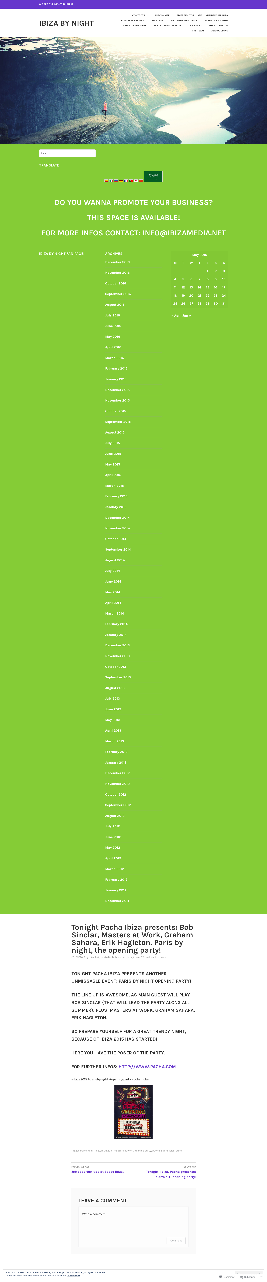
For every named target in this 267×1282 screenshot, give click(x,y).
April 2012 (113, 858)
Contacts (138, 15)
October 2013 (115, 667)
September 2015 (118, 422)
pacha (156, 1150)
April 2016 (113, 347)
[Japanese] (136, 181)
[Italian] (111, 181)
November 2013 (117, 656)
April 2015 (113, 475)
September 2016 (118, 294)
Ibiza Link (94, 957)
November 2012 (117, 784)
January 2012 (115, 890)
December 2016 (117, 262)
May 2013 (112, 720)
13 (191, 287)
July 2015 (112, 443)
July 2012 (112, 826)
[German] (121, 181)
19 (183, 296)
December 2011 (117, 901)
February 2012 (116, 880)
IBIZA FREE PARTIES (132, 20)
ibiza (129, 957)
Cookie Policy (73, 1275)
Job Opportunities (182, 20)
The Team (198, 30)
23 (216, 296)
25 (175, 304)
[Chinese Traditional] (141, 181)
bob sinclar (119, 957)
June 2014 (113, 581)
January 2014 (116, 635)
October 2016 (115, 283)
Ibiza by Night (66, 23)
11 (175, 287)
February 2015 (116, 496)
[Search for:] (67, 153)
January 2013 (115, 763)
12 (183, 287)
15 (207, 287)
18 (175, 296)
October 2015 (115, 411)
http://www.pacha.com (147, 1067)
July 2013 (112, 699)
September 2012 (118, 805)
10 (224, 279)
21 (199, 296)
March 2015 (114, 486)
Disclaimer (162, 15)
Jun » (186, 316)
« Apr (175, 316)
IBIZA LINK (157, 20)
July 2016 (112, 315)
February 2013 (116, 752)
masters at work (123, 1150)
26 (183, 304)
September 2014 (118, 549)
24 (224, 296)
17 (223, 287)
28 (199, 304)
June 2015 (113, 454)
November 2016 (117, 273)
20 (191, 296)
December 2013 (117, 645)
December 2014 (117, 518)
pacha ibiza (168, 1150)
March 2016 (114, 358)
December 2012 (117, 773)
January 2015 (115, 507)
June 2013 (113, 709)
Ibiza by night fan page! (61, 254)
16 (215, 287)
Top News (160, 957)
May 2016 (112, 337)
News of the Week (135, 25)
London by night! (216, 20)
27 (191, 304)
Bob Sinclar (87, 1150)
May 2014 (112, 592)
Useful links (219, 30)
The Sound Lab (218, 25)
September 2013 (118, 677)
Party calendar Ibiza (168, 25)
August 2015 (115, 432)
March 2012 (114, 869)
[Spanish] (106, 181)
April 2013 (113, 731)
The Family (195, 25)
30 (216, 304)
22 (208, 296)
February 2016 (116, 368)
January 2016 (115, 379)
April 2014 (113, 603)
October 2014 (115, 539)
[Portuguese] (131, 181)
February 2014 (116, 624)
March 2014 (114, 613)
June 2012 (113, 837)
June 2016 (113, 326)
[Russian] (116, 181)
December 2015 (117, 390)
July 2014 (112, 571)
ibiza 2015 (139, 957)
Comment (176, 1240)
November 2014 (117, 528)
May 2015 (112, 464)
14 (199, 287)
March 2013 (114, 741)
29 (208, 304)
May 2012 (112, 848)
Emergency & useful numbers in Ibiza (202, 15)
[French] (126, 181)
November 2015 (117, 400)
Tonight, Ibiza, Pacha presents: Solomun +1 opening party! (171, 1172)
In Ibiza (150, 957)
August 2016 (115, 305)
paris (179, 1150)
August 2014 (115, 560)
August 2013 (115, 688)
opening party (142, 1150)
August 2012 (115, 816)
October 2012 (115, 795)
